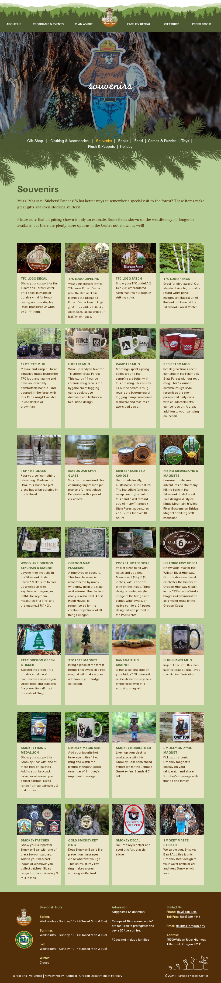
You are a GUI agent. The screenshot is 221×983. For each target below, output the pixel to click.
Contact (71, 976)
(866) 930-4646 (190, 917)
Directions (20, 976)
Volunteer (35, 976)
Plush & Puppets (101, 147)
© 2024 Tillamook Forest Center (186, 976)
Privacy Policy (54, 976)
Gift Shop (35, 141)
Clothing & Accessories (69, 141)
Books (123, 141)
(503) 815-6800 (187, 912)
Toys (185, 141)
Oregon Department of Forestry (100, 976)
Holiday (126, 147)
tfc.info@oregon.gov (190, 926)
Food (138, 141)
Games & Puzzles (162, 141)
